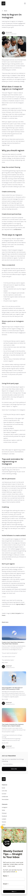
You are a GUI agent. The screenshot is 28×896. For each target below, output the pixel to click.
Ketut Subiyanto (16, 613)
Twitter (3, 824)
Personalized (5, 799)
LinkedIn (4, 819)
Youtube (4, 822)
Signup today (19, 604)
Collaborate (5, 796)
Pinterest (4, 813)
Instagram (4, 807)
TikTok (3, 810)
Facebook (4, 816)
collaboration (17, 229)
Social (3, 788)
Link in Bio (4, 790)
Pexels (3, 615)
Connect (4, 793)
